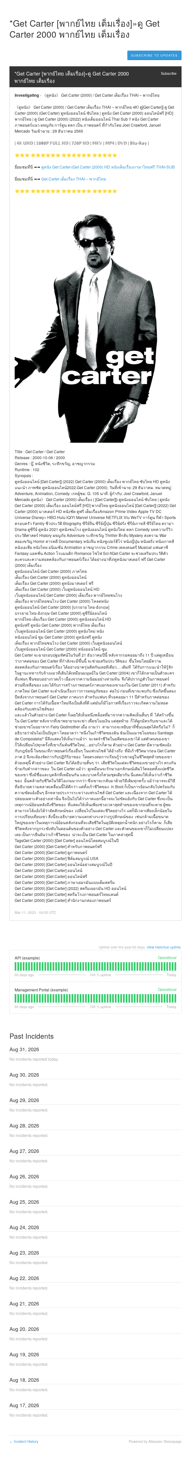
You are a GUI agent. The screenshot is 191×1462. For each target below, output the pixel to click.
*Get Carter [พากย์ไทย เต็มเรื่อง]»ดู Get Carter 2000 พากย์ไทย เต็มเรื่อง (72, 77)
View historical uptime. (164, 947)
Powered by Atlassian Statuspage (155, 1441)
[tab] (15, 966)
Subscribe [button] (169, 73)
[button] (154, 55)
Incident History (23, 1441)
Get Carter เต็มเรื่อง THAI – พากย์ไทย (73, 179)
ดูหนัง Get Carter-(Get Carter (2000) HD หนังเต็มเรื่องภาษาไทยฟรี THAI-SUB (108, 167)
